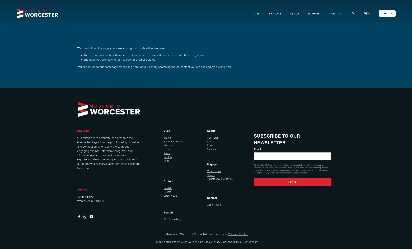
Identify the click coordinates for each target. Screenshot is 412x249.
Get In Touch (214, 204)
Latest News (170, 195)
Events (167, 192)
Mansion (168, 145)
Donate (211, 175)
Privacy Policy (219, 242)
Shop (166, 161)
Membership (214, 171)
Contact (335, 13)
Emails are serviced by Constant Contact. (291, 172)
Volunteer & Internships (220, 179)
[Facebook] (79, 217)
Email (257, 149)
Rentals (168, 157)
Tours (167, 153)
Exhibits (168, 188)
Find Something (172, 219)
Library (167, 149)
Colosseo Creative (238, 234)
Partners (211, 149)
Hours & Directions (174, 141)
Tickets (167, 137)
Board (210, 145)
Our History (213, 137)
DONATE (387, 13)
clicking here (131, 67)
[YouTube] (91, 217)
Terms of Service (242, 242)
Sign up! (292, 182)
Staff (209, 141)
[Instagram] (85, 217)
